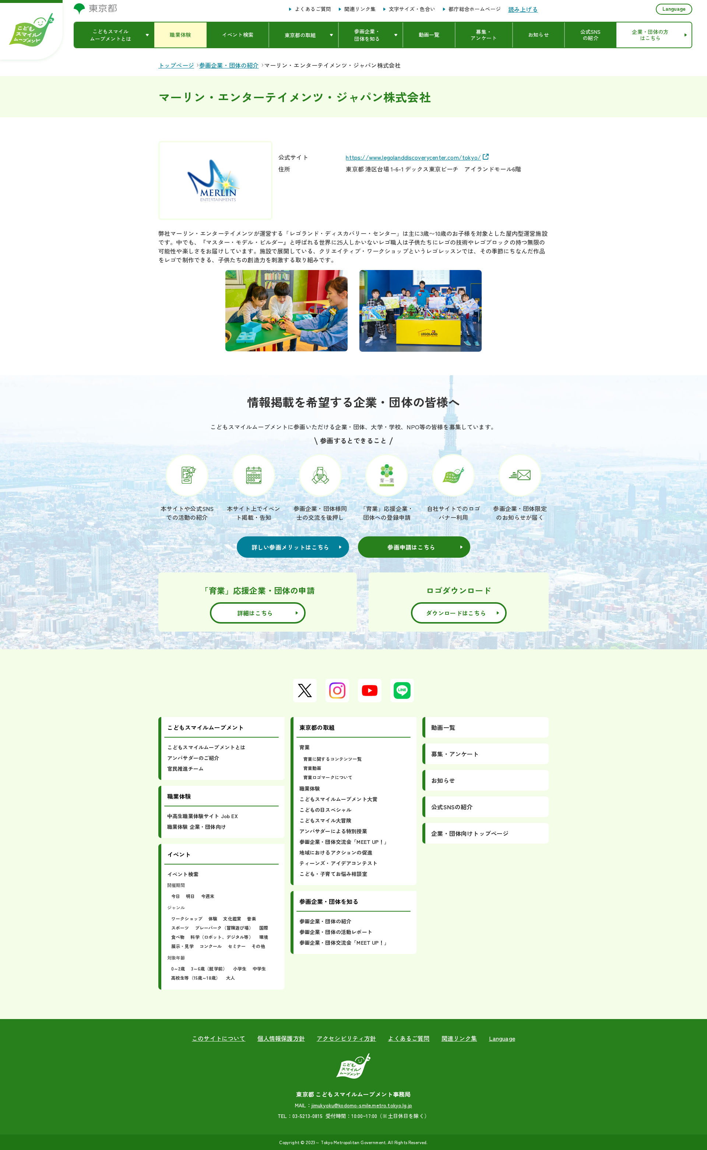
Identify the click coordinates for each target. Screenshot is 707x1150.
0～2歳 (178, 968)
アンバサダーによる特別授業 (333, 831)
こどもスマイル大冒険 (325, 820)
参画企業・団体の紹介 (325, 921)
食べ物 (177, 937)
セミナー (237, 946)
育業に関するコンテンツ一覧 (332, 759)
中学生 (259, 968)
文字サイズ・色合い (412, 9)
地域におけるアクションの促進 (335, 852)
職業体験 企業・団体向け (196, 826)
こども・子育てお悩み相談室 (333, 873)
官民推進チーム (185, 768)
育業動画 (312, 768)
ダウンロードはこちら (456, 612)
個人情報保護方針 (281, 1038)
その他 (258, 946)
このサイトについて (218, 1038)
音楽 (251, 918)
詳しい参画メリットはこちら (291, 547)
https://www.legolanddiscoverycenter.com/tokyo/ (413, 157)
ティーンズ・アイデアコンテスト (338, 863)
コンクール (211, 946)
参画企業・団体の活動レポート (335, 932)
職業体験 (309, 788)
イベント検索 (182, 874)
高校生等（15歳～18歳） (195, 978)
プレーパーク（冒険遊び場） (224, 927)
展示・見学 (182, 946)
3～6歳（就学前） (209, 968)
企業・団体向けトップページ (470, 833)
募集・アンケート (455, 753)
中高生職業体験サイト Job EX (202, 816)
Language (674, 8)
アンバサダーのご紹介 (193, 758)
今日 (175, 896)
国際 (263, 927)
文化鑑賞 (232, 918)
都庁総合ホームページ (475, 9)
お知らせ (443, 780)
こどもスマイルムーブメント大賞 (338, 799)
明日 (190, 896)
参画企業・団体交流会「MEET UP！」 (344, 841)
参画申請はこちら (411, 547)
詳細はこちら (255, 612)
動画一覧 (443, 727)
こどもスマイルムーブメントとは (206, 747)
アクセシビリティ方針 (346, 1038)
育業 (304, 747)
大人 (230, 978)
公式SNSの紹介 (451, 806)
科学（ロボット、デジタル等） (221, 937)
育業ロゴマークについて (328, 777)
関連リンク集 (360, 9)
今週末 (207, 896)
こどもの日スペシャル (325, 809)
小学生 (239, 968)
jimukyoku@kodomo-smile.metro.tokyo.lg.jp (362, 1105)
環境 (263, 937)
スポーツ (180, 927)
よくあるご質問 (313, 9)
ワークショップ (187, 918)
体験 (212, 918)
